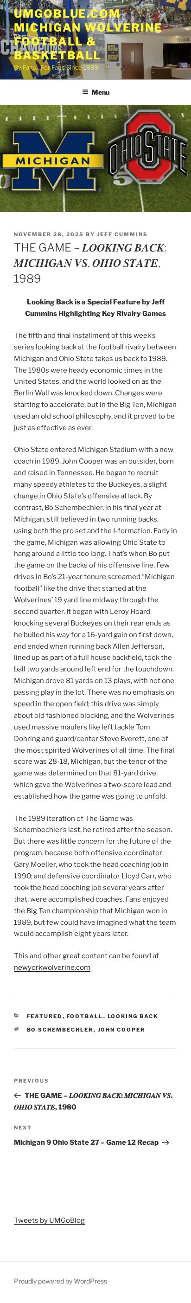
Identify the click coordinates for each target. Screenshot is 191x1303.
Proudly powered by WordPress (60, 1281)
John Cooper (122, 1029)
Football (85, 1016)
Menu (100, 92)
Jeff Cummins (122, 234)
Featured (45, 1016)
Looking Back (133, 1016)
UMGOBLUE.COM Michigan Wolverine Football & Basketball (88, 34)
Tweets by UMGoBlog (49, 1220)
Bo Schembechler (60, 1029)
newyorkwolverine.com (52, 967)
